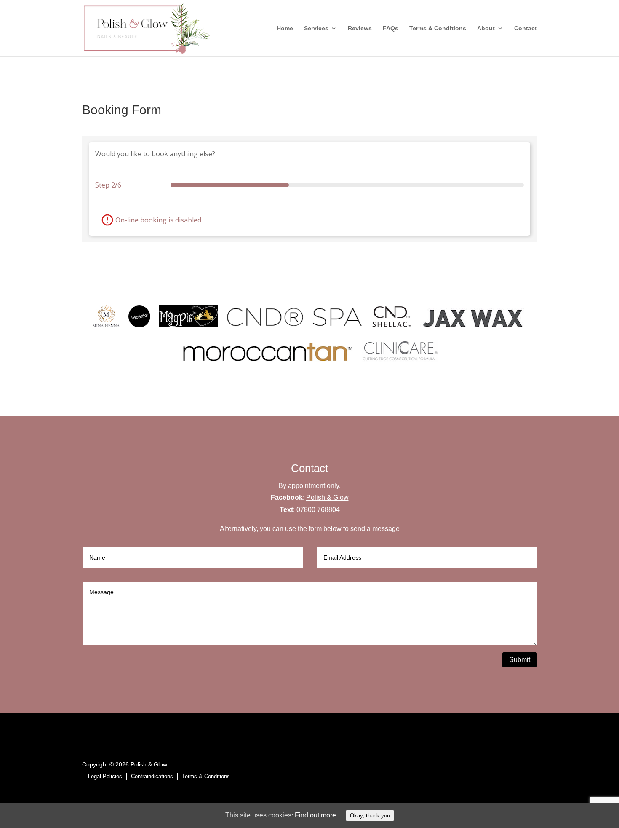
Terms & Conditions (437, 28)
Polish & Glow (327, 497)
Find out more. (316, 815)
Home (285, 28)
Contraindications (152, 776)
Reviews (360, 28)
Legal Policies (105, 776)
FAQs (390, 28)
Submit (519, 659)
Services (316, 28)
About (486, 28)
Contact (525, 28)
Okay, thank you (370, 815)
